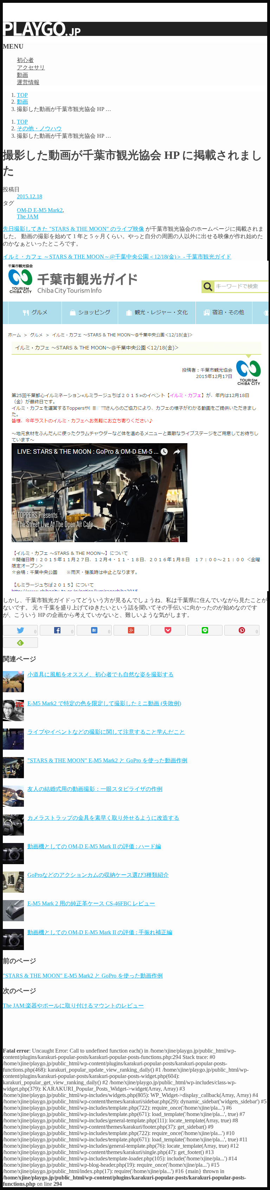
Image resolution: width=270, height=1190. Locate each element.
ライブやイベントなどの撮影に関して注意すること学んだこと (106, 732)
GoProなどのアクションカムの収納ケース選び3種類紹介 (98, 875)
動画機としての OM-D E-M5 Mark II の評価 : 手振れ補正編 (99, 932)
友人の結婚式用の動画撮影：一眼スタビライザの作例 (94, 789)
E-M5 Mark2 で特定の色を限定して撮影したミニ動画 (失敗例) (104, 703)
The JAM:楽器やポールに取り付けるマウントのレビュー (73, 1006)
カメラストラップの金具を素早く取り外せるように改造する (103, 818)
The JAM (27, 216)
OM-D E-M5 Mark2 (40, 210)
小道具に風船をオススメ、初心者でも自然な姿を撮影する (100, 674)
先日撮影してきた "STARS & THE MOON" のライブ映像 (73, 229)
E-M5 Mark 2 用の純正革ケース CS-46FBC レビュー (91, 903)
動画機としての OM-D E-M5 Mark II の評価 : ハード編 (94, 846)
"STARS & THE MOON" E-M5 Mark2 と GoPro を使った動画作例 (107, 760)
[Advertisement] (135, 1025)
